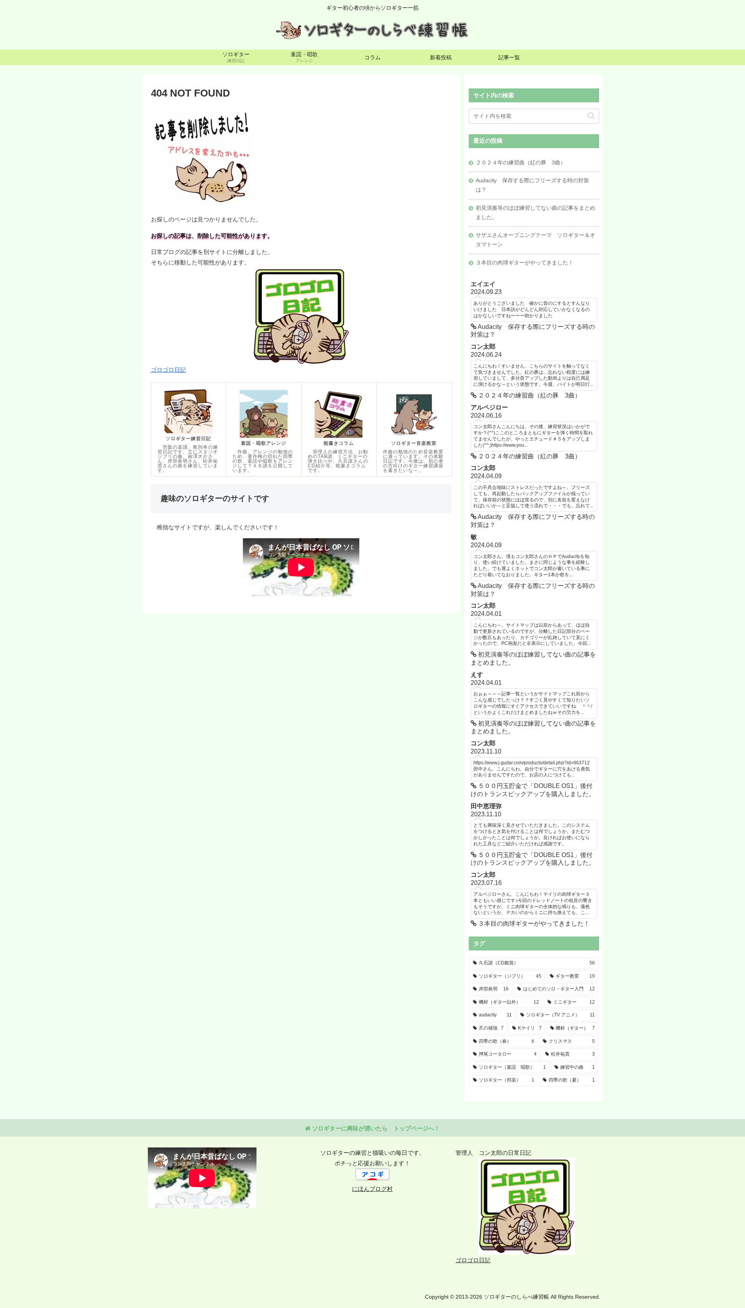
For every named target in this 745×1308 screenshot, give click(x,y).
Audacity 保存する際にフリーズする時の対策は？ (532, 185)
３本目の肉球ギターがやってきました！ (524, 263)
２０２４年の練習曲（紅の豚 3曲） (521, 163)
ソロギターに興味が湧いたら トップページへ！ (375, 1128)
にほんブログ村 (372, 1188)
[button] (591, 115)
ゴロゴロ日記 (168, 369)
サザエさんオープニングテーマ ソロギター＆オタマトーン (535, 239)
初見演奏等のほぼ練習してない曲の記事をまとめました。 (535, 212)
